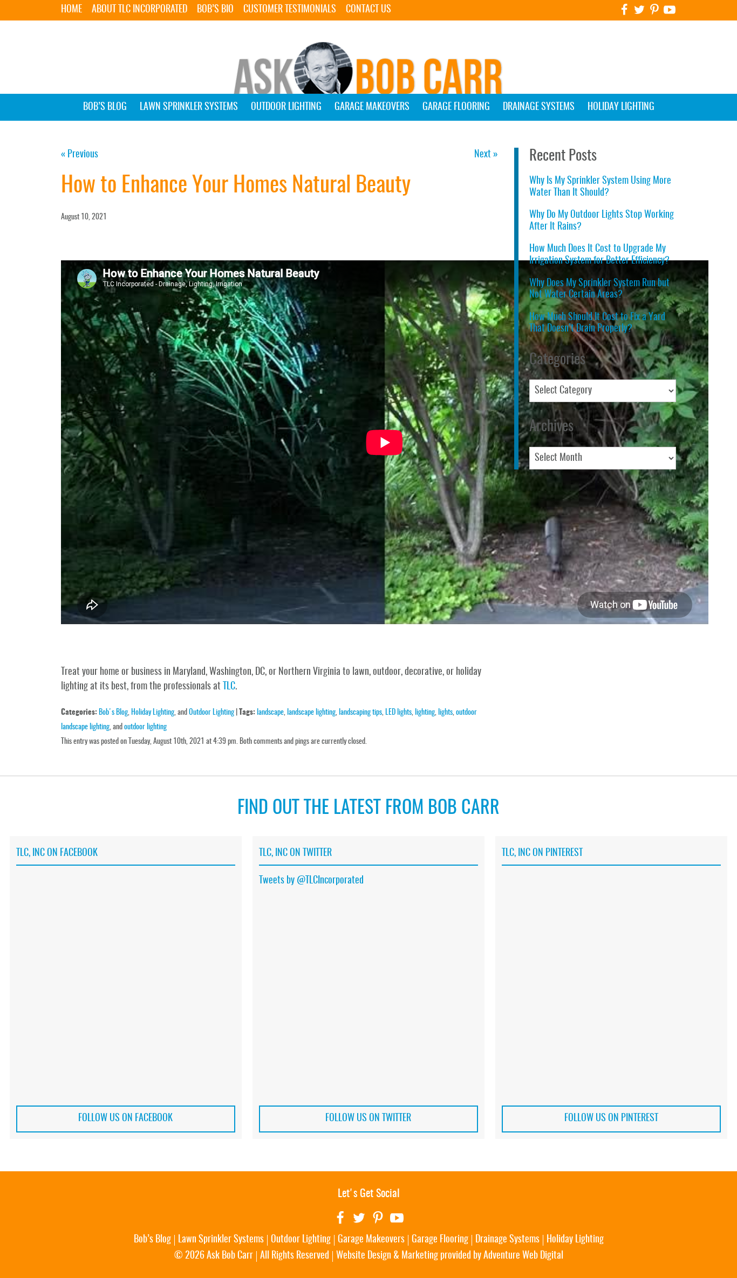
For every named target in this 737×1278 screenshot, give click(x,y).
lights (445, 712)
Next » (486, 155)
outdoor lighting (145, 727)
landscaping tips (360, 712)
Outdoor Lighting (286, 107)
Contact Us (368, 10)
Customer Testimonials (289, 10)
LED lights (398, 712)
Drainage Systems (539, 107)
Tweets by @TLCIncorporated (311, 881)
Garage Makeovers (372, 107)
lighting (425, 712)
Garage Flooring (456, 107)
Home (71, 10)
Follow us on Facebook (125, 1118)
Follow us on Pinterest (611, 1118)
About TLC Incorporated (139, 10)
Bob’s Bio (215, 10)
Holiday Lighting (621, 107)
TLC (229, 687)
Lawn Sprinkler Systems (189, 107)
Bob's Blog (113, 712)
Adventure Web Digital (523, 1256)
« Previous (79, 155)
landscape (270, 712)
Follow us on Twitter (368, 1118)
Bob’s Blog (105, 107)
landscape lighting (311, 712)
